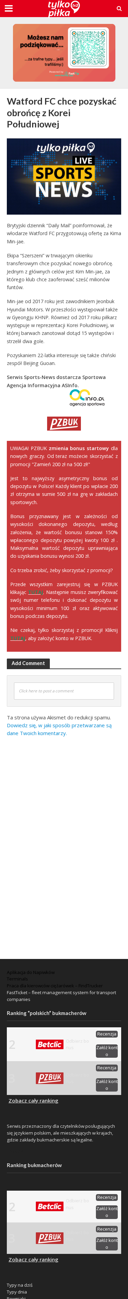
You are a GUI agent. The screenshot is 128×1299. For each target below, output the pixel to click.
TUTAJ (35, 592)
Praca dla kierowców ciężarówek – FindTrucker (55, 986)
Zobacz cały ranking (33, 1100)
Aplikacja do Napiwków (31, 972)
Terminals (17, 979)
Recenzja (106, 1034)
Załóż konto (107, 1050)
